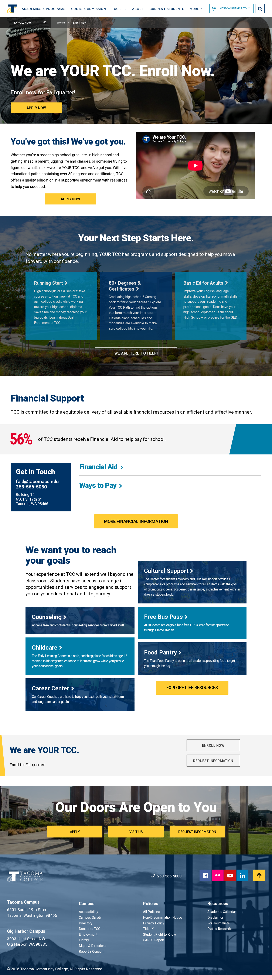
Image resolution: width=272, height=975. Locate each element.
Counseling (47, 616)
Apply (75, 832)
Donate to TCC (89, 929)
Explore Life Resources (192, 687)
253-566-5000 (168, 876)
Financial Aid (98, 467)
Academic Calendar (221, 912)
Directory (85, 923)
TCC (119, 9)
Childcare (44, 647)
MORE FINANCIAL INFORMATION (136, 521)
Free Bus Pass (163, 616)
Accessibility (88, 912)
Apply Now (36, 108)
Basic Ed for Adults (203, 283)
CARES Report (153, 940)
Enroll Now (22, 22)
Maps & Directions (92, 946)
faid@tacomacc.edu (37, 481)
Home (61, 22)
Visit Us (136, 832)
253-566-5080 (31, 487)
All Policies (152, 912)
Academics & (43, 9)
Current (167, 9)
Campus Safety (90, 917)
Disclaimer (215, 917)
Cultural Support (166, 570)
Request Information (213, 761)
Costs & (88, 9)
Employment (88, 934)
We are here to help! (136, 353)
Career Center (50, 688)
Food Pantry (160, 652)
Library (84, 940)
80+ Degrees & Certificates (125, 286)
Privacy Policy (153, 923)
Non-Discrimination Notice (162, 917)
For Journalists (218, 923)
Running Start (48, 283)
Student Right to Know (159, 934)
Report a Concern (91, 951)
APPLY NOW (70, 199)
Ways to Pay (97, 485)
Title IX (148, 929)
